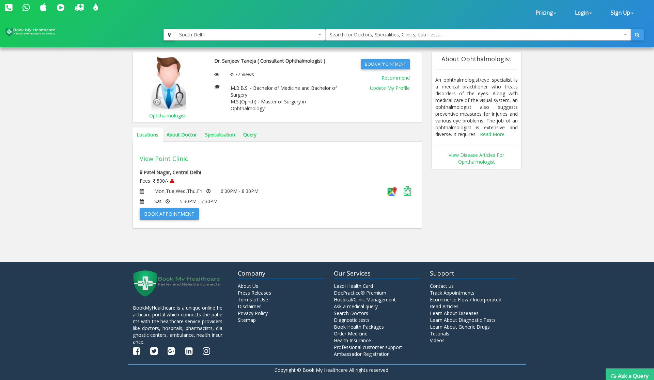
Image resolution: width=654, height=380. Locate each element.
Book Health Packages (359, 327)
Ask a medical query (356, 306)
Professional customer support (368, 347)
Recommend (396, 78)
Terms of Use (253, 299)
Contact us (442, 286)
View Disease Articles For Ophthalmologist (476, 158)
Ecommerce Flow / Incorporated (465, 299)
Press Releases (254, 293)
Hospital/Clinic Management (365, 299)
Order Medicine (351, 333)
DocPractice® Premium (360, 293)
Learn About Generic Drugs (460, 327)
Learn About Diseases (454, 313)
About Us (248, 286)
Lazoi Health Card (353, 286)
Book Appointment (385, 64)
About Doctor (182, 134)
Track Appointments (452, 293)
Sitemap (247, 320)
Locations (147, 134)
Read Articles (444, 306)
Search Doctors (351, 313)
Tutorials (439, 333)
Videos (437, 340)
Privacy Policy (253, 313)
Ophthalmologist (167, 115)
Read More (492, 134)
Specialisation (220, 134)
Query (249, 134)
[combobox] (250, 34)
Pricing (544, 12)
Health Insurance (352, 340)
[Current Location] (169, 34)
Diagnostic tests (352, 320)
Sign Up (620, 12)
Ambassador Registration (362, 354)
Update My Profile (390, 88)
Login (582, 12)
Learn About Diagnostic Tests (463, 320)
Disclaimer (249, 306)
